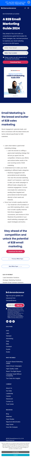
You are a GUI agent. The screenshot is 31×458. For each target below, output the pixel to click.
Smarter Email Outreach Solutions (13, 282)
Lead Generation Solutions (11, 277)
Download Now (15, 62)
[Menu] (28, 8)
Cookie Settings (15, 452)
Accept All (16, 455)
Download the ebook (15, 251)
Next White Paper (13, 266)
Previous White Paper (17, 258)
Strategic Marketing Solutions (12, 280)
